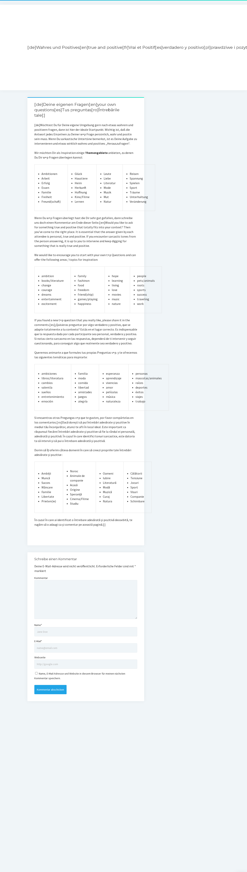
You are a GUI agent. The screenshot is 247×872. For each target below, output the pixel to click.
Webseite (40, 657)
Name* (38, 625)
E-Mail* (38, 641)
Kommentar (41, 578)
